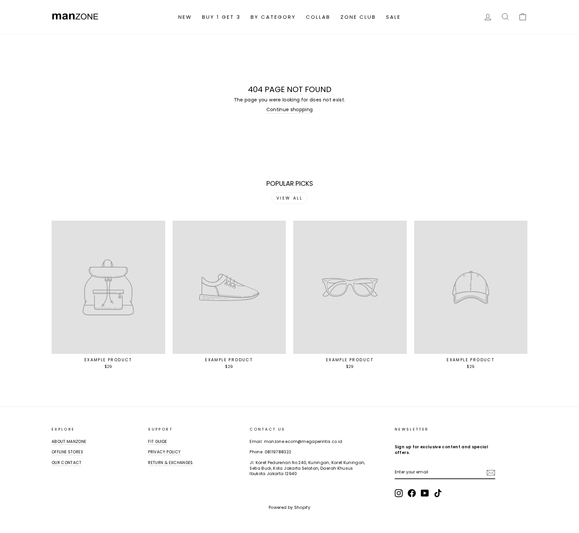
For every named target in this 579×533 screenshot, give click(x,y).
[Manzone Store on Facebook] (412, 493)
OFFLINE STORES (67, 452)
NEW (185, 16)
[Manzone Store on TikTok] (438, 493)
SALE (393, 16)
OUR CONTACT (67, 462)
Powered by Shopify (289, 507)
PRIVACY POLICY (164, 452)
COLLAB (318, 16)
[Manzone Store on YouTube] (425, 493)
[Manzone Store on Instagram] (399, 493)
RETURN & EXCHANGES (170, 462)
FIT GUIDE (157, 441)
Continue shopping (289, 109)
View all (289, 198)
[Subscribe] (491, 473)
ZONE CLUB (358, 16)
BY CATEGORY (273, 16)
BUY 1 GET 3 (221, 16)
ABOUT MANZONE (69, 441)
